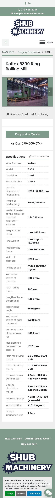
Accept (9, 493)
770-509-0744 (29, 9)
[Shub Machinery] (27, 462)
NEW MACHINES (13, 438)
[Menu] (42, 42)
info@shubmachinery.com (29, 13)
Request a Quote (27, 134)
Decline (21, 493)
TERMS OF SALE (29, 444)
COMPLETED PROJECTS (37, 438)
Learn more (34, 493)
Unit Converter (40, 156)
